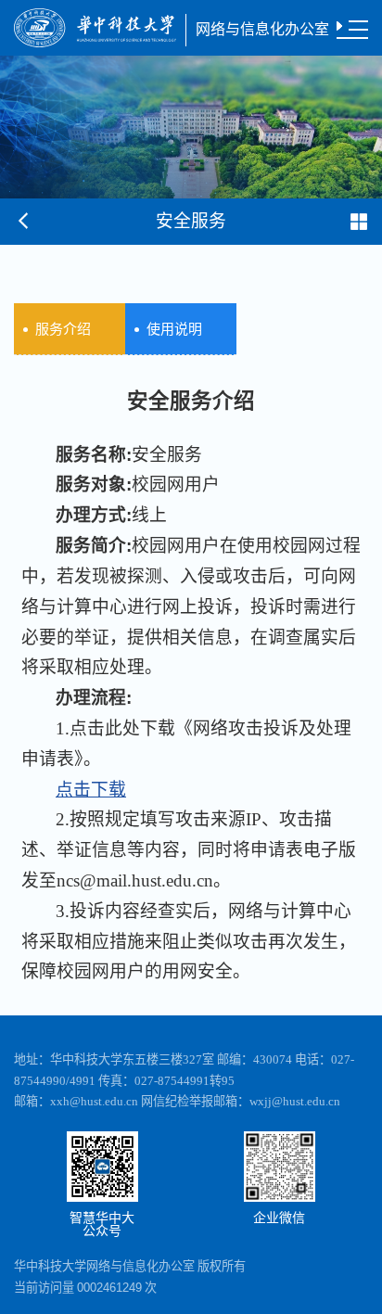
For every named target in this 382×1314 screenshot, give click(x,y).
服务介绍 (63, 329)
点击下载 (91, 789)
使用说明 (174, 329)
